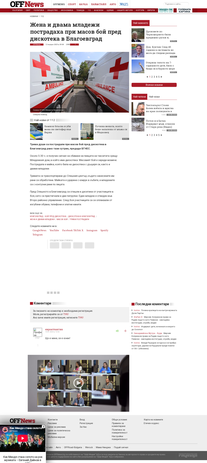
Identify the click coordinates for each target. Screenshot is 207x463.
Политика (39, 10)
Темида (80, 10)
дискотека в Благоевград (81, 216)
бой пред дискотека (55, 216)
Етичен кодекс (151, 423)
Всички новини (154, 84)
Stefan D (138, 317)
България (18, 10)
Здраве (110, 10)
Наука (83, 4)
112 (89, 10)
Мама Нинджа (103, 447)
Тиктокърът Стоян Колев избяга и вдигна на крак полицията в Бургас (160, 110)
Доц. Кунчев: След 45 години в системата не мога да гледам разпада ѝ (160, 51)
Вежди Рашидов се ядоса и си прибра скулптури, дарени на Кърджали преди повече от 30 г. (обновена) (154, 346)
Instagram (91, 230)
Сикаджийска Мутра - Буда (148, 333)
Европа (151, 10)
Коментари (42, 303)
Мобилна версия (56, 437)
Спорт (72, 4)
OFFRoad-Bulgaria (73, 447)
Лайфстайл (98, 4)
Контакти (53, 419)
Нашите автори (125, 10)
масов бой (62, 219)
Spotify (104, 230)
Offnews (59, 4)
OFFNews (36, 45)
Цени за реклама (57, 427)
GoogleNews (39, 230)
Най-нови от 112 (44, 120)
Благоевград (36, 216)
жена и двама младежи (42, 219)
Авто (113, 4)
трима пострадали (79, 219)
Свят (28, 10)
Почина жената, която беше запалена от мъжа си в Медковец (111, 129)
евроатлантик (54, 329)
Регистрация (86, 423)
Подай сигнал (121, 447)
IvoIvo (137, 310)
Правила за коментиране (118, 425)
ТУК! (80, 317)
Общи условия (119, 419)
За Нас (83, 427)
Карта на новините (153, 419)
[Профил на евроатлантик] (37, 335)
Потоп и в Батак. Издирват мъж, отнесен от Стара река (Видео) (160, 123)
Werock (89, 447)
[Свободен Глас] (166, 11)
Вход (82, 419)
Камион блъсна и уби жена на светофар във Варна (57, 129)
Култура (140, 10)
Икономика (67, 10)
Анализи (98, 10)
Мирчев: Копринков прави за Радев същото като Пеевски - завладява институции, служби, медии (151, 320)
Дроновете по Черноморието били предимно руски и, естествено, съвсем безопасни (158, 37)
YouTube (54, 230)
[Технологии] (124, 5)
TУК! (66, 314)
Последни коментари (152, 304)
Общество (52, 10)
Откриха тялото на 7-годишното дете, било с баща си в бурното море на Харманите (160, 67)
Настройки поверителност (119, 438)
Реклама (52, 423)
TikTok (77, 230)
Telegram (37, 234)
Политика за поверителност (119, 431)
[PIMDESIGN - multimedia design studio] (186, 456)
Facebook (67, 230)
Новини (34, 16)
